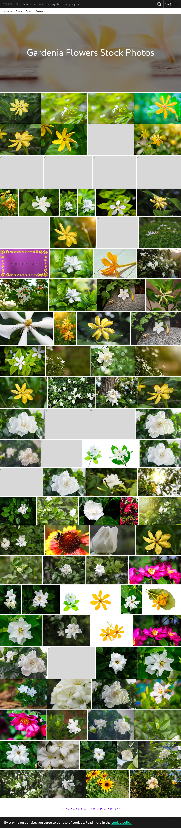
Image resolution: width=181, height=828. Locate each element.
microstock (7, 11)
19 (115, 809)
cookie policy (121, 823)
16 (104, 809)
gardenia (39, 11)
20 (118, 809)
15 (101, 809)
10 (84, 809)
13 (94, 809)
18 (111, 809)
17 (108, 809)
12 (91, 809)
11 (88, 809)
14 (97, 809)
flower (28, 11)
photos (19, 11)
